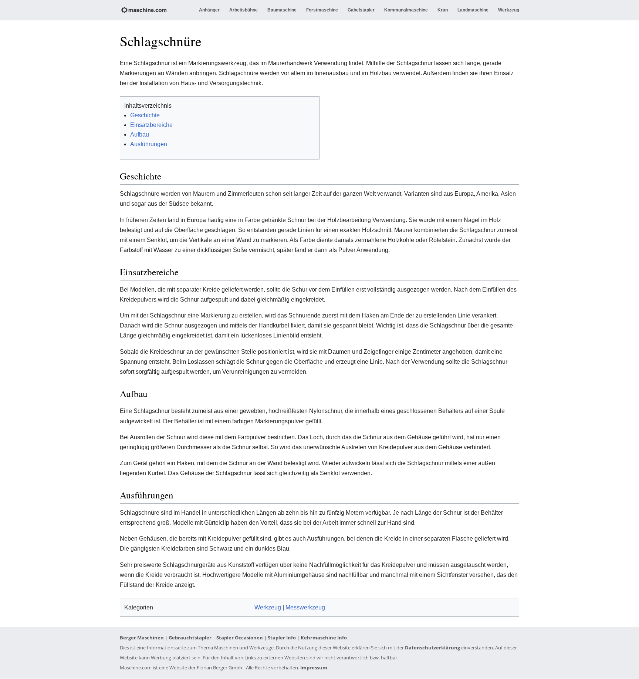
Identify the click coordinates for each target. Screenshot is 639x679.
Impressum (313, 667)
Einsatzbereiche (151, 125)
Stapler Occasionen (239, 637)
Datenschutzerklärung (432, 647)
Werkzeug (508, 10)
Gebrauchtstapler (190, 637)
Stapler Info (282, 637)
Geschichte (145, 115)
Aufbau (139, 134)
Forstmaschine (322, 10)
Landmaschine (472, 10)
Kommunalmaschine (406, 10)
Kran (442, 10)
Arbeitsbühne (243, 10)
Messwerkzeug (305, 607)
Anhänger (209, 10)
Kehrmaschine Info (324, 637)
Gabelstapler (361, 10)
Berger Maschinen (142, 637)
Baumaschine (282, 10)
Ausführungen (148, 144)
